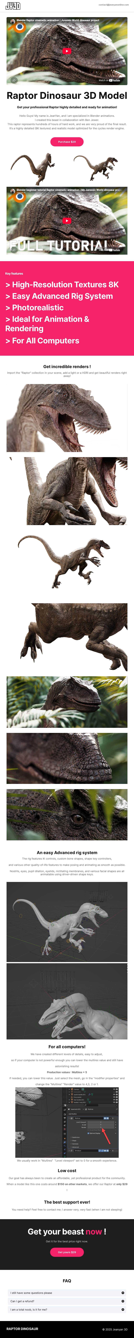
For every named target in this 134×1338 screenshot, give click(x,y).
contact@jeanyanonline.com (114, 5)
